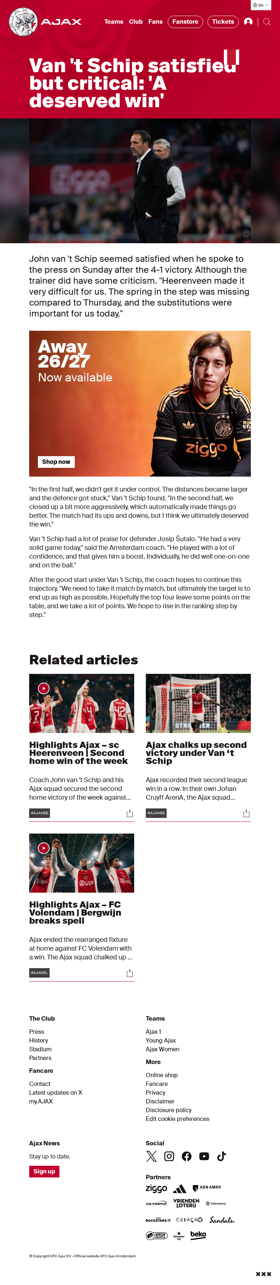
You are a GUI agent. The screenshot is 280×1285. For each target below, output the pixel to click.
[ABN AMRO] (206, 1188)
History (38, 1040)
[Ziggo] (156, 1188)
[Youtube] (204, 1156)
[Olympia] (156, 1204)
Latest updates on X (55, 1092)
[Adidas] (180, 1188)
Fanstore (185, 22)
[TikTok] (222, 1156)
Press (36, 1032)
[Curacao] (189, 1220)
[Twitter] (152, 1156)
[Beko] (198, 1236)
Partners (40, 1058)
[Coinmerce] (215, 1204)
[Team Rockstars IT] (158, 1220)
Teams (113, 22)
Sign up (44, 1171)
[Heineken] (179, 1236)
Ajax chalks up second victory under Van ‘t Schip (196, 752)
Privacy (155, 1092)
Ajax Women (162, 1049)
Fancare (157, 1084)
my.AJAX (41, 1101)
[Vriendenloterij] (186, 1204)
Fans (155, 22)
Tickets (223, 22)
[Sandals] (222, 1220)
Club (136, 22)
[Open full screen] (246, 233)
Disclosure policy (168, 1110)
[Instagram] (169, 1156)
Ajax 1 (153, 1032)
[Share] (129, 813)
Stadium (40, 1049)
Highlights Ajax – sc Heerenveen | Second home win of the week (78, 752)
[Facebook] (186, 1156)
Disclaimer (160, 1101)
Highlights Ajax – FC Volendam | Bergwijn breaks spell (75, 912)
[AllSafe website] (157, 1236)
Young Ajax (161, 1040)
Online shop (162, 1075)
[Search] (266, 22)
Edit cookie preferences (177, 1119)
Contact (39, 1084)
